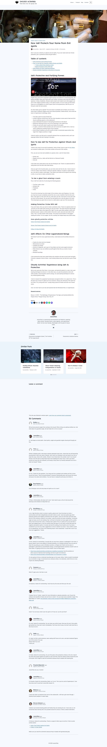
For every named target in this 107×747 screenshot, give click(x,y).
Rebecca (35, 690)
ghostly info (42, 40)
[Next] (84, 361)
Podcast (78, 2)
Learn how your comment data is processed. (60, 415)
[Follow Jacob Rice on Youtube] (53, 328)
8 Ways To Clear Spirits (36, 727)
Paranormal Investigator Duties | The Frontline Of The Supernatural (40, 336)
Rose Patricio (37, 483)
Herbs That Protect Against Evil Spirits (40, 221)
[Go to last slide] (23, 361)
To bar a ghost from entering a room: (44, 65)
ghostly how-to (34, 40)
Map (82, 2)
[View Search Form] (91, 2)
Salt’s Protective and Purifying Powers (42, 61)
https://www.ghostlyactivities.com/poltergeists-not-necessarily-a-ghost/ (49, 554)
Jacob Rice (36, 49)
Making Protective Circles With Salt (43, 66)
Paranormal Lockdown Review (70, 335)
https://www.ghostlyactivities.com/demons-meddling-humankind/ (47, 551)
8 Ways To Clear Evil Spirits (37, 229)
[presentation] (31, 356)
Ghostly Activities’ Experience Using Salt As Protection (46, 70)
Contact (86, 2)
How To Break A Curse (75, 365)
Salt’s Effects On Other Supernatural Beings (44, 68)
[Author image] (31, 49)
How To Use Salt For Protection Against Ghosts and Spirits (47, 63)
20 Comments (62, 49)
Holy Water (72, 147)
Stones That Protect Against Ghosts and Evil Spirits (43, 225)
